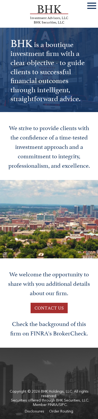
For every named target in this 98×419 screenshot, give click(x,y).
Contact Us (49, 308)
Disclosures (34, 411)
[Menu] (91, 4)
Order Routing (61, 411)
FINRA (53, 405)
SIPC (63, 405)
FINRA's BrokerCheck (58, 332)
